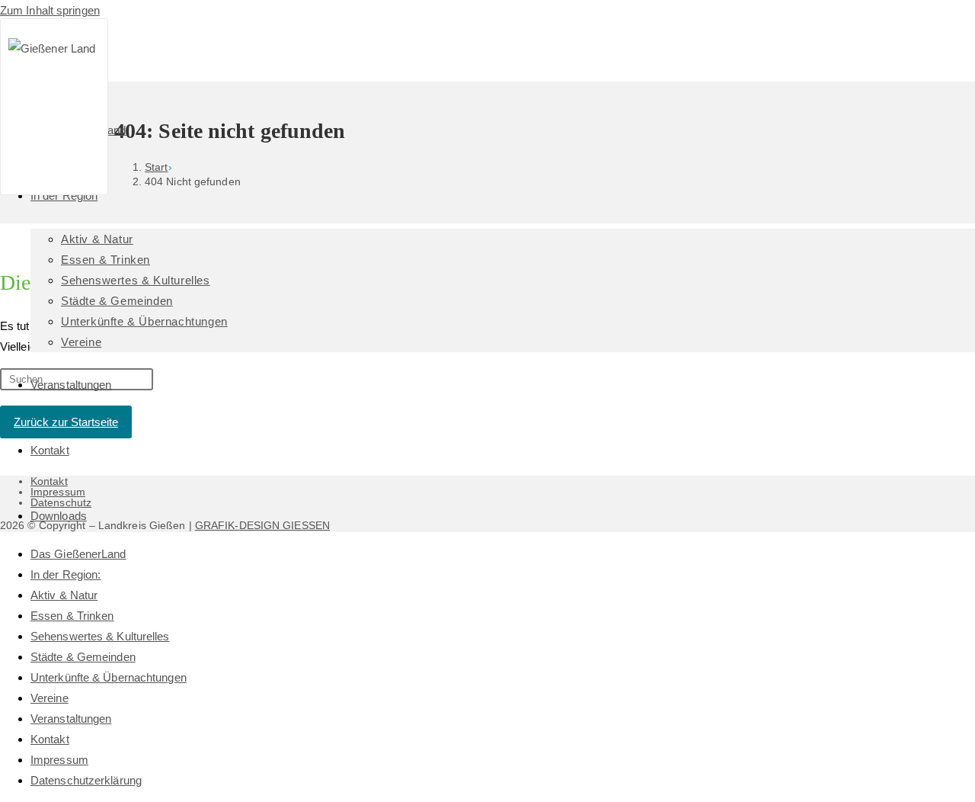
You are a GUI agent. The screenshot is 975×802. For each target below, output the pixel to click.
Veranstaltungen (71, 718)
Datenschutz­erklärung (86, 780)
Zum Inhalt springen (50, 10)
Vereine (49, 697)
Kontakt (49, 739)
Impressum (59, 759)
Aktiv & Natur (64, 595)
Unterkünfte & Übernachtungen (108, 677)
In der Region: (65, 574)
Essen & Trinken (72, 615)
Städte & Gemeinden (83, 656)
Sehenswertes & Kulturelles (100, 636)
